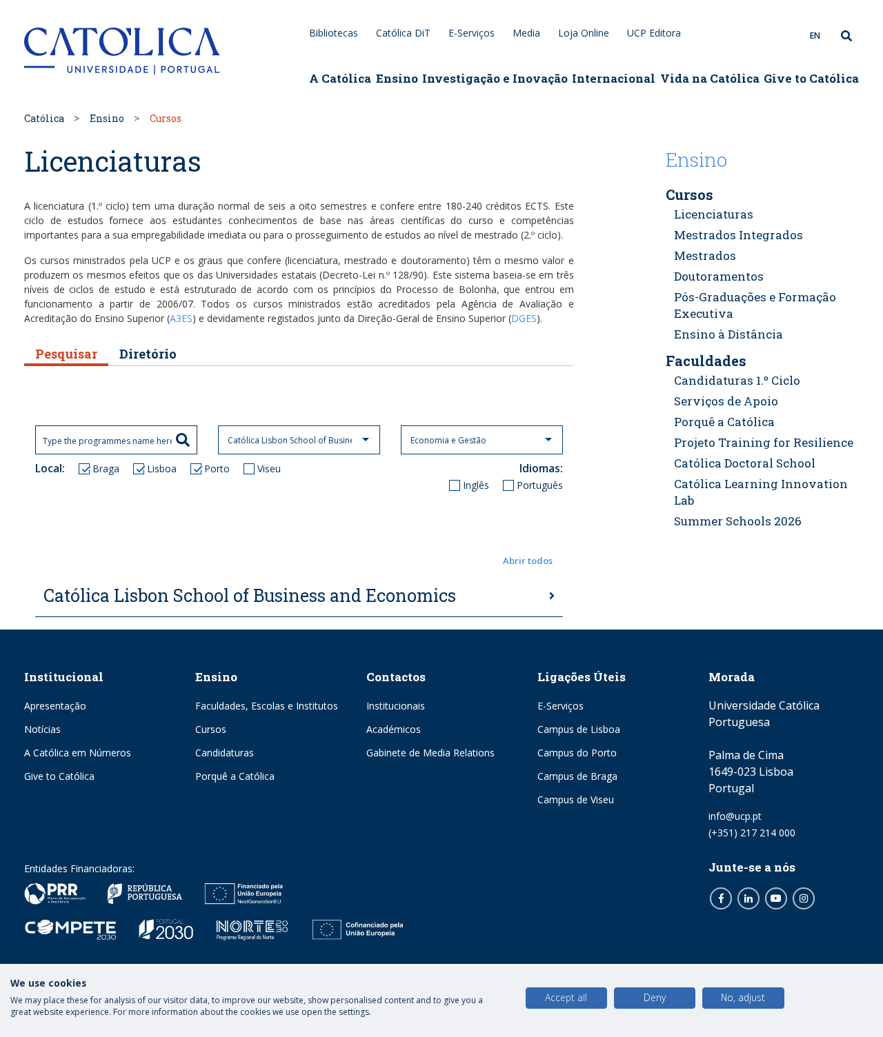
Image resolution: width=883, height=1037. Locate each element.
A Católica (340, 78)
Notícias (42, 729)
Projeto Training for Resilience (763, 442)
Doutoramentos (719, 276)
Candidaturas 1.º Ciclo (737, 380)
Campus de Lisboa (578, 729)
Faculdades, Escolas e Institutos (266, 705)
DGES (524, 318)
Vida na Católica (710, 78)
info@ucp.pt (735, 816)
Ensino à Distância (728, 334)
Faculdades (706, 361)
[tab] (299, 596)
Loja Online (583, 32)
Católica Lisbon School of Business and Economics (249, 595)
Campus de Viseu (575, 799)
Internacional (613, 78)
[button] (299, 561)
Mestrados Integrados (738, 235)
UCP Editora (654, 32)
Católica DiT (403, 32)
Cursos (689, 194)
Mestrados (705, 255)
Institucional (63, 677)
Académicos (393, 729)
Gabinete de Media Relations (430, 752)
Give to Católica (811, 78)
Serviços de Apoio (726, 401)
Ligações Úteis (581, 677)
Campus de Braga (577, 776)
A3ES (181, 318)
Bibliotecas (333, 32)
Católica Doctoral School (744, 463)
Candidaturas (224, 752)
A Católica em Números (77, 752)
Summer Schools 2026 (738, 521)
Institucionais (395, 705)
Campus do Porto (577, 752)
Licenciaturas (713, 214)
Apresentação (55, 705)
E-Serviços (471, 32)
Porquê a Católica (724, 422)
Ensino (397, 78)
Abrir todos (528, 560)
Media (526, 32)
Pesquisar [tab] (66, 353)
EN (815, 35)
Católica (44, 118)
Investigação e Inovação (495, 78)
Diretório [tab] (148, 353)
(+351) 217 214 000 (751, 832)
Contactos (396, 677)
